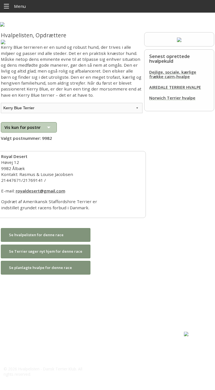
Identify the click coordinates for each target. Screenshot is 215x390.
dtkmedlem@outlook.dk (34, 358)
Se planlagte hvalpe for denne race (40, 267)
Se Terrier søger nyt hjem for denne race (45, 251)
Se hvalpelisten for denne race (36, 234)
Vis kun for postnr (22, 127)
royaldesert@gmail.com (40, 191)
